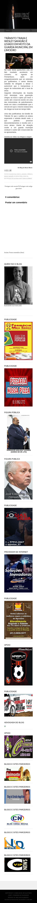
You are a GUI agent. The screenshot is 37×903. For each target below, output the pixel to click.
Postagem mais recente (11, 186)
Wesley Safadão (9, 176)
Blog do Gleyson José (15, 178)
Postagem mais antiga (26, 186)
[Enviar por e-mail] (5, 170)
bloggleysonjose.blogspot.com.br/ (18, 899)
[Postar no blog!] (7, 170)
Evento (19, 174)
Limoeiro (24, 174)
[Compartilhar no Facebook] (10, 170)
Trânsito (29, 174)
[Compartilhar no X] (9, 170)
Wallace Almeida (22, 897)
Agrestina (13, 174)
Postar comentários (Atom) (16, 252)
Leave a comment (27, 178)
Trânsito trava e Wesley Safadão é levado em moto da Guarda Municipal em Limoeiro (18, 44)
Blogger (25, 895)
